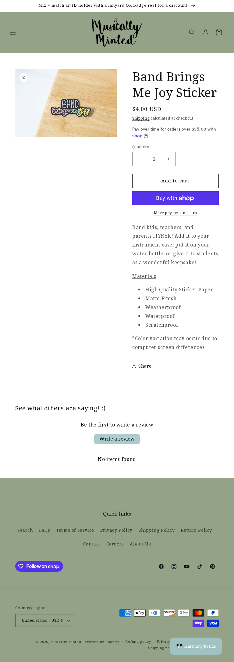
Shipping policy (162, 648)
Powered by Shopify (100, 642)
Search (25, 530)
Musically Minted (65, 642)
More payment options (175, 213)
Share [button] (145, 366)
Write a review (117, 439)
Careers (115, 544)
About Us (140, 544)
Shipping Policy (157, 530)
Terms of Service (75, 530)
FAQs (44, 530)
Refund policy (138, 641)
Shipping (141, 118)
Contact (91, 544)
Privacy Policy (116, 530)
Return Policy (196, 530)
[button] (13, 32)
